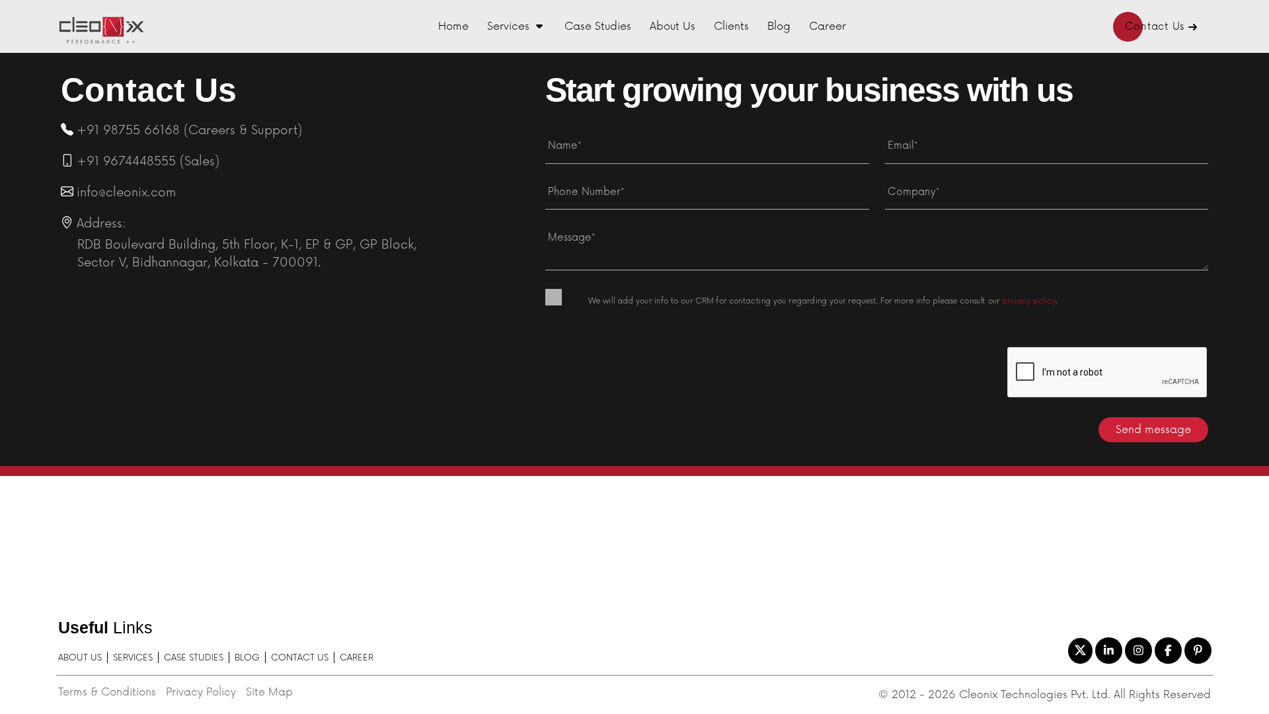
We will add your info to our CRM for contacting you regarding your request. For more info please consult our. (823, 300)
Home (453, 26)
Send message (1153, 429)
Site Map (269, 692)
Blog (778, 26)
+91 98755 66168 (128, 130)
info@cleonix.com (126, 192)
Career (827, 26)
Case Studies (597, 26)
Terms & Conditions (107, 692)
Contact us (299, 658)
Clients (731, 26)
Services (508, 26)
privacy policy (1029, 300)
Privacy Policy (201, 692)
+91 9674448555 (126, 161)
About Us (672, 26)
